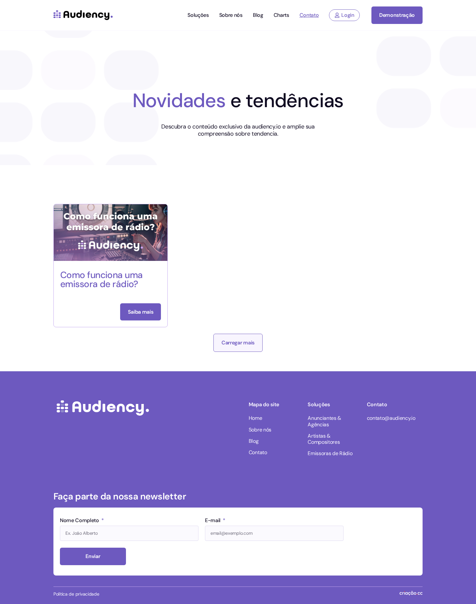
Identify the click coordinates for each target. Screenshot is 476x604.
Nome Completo (80, 521)
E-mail (213, 521)
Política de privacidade (76, 594)
